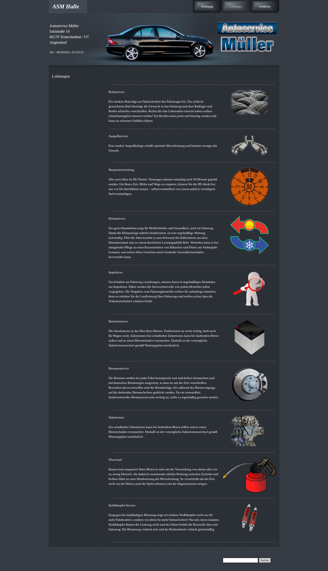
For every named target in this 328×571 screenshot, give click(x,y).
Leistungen (236, 6)
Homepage (207, 6)
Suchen (265, 560)
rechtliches (265, 6)
